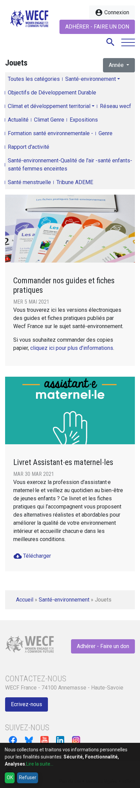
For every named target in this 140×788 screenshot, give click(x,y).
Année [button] (117, 65)
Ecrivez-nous (26, 704)
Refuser (27, 777)
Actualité (18, 120)
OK (10, 777)
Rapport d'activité (28, 147)
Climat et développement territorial (49, 106)
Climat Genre (49, 120)
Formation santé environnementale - (50, 133)
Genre (105, 133)
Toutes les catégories (34, 79)
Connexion (112, 12)
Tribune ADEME (74, 182)
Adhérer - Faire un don (97, 26)
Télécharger (32, 556)
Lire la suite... (39, 764)
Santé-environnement (90, 79)
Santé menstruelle (29, 182)
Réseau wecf (115, 106)
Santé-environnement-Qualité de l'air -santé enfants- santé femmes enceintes (70, 164)
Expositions (84, 120)
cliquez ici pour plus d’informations (71, 348)
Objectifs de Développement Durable (52, 92)
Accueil (24, 599)
